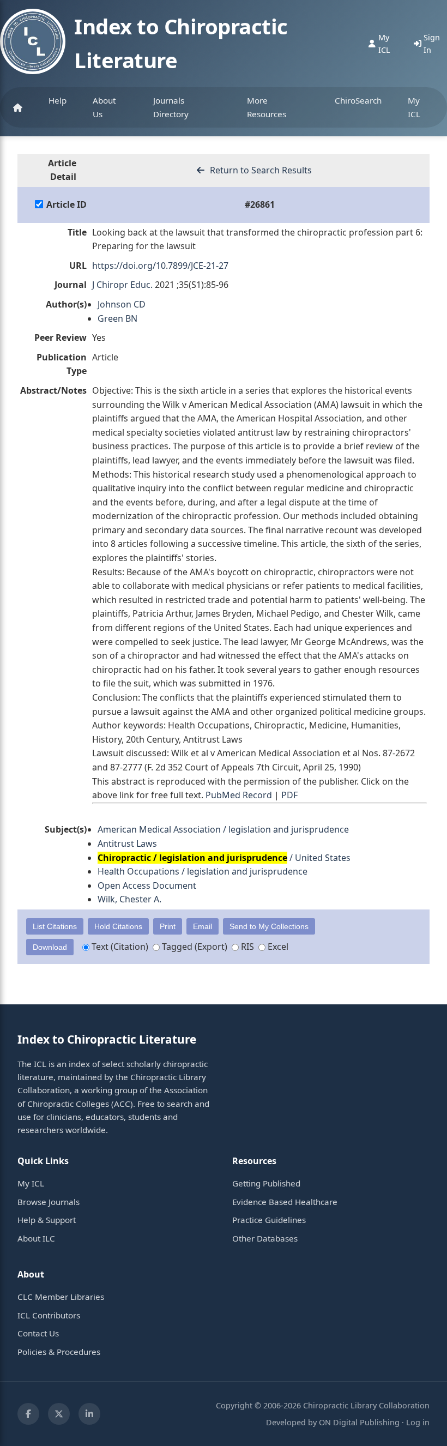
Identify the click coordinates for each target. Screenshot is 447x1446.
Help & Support (46, 1219)
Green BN (117, 318)
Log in (418, 1422)
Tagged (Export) (193, 947)
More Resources (266, 107)
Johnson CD (122, 304)
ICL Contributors (48, 1315)
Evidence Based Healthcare (284, 1201)
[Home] (17, 107)
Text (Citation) (118, 947)
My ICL (414, 107)
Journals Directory (171, 107)
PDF (289, 795)
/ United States (224, 858)
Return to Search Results (260, 170)
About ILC (36, 1238)
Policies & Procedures (58, 1351)
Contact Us (38, 1333)
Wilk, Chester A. (129, 899)
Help (58, 100)
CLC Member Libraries (60, 1296)
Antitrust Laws (127, 843)
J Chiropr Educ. (122, 285)
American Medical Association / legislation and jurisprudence (223, 829)
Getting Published (266, 1183)
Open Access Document (147, 885)
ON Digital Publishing (359, 1422)
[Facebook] (28, 1414)
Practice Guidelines (269, 1219)
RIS (246, 947)
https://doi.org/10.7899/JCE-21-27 (160, 266)
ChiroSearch (358, 100)
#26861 (260, 204)
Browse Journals (48, 1201)
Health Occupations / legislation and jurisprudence (202, 871)
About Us (104, 107)
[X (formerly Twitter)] (59, 1414)
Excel (276, 947)
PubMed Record (239, 795)
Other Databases (265, 1238)
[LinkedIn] (89, 1414)
